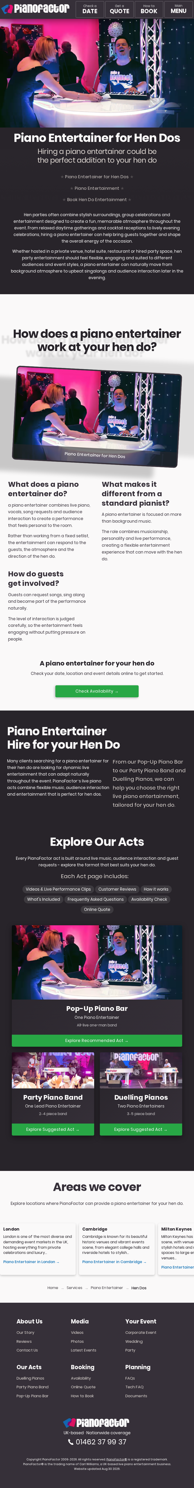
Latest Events (83, 1350)
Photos (77, 1341)
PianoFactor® (116, 1459)
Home (53, 1287)
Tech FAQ (134, 1387)
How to (149, 9)
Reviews (24, 1341)
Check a (90, 9)
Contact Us (27, 1350)
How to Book (82, 1396)
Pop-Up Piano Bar (33, 1396)
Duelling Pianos (30, 1378)
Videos (77, 1332)
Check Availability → (97, 691)
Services (74, 1287)
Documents (136, 1396)
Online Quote (83, 1387)
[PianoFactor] (1, 9)
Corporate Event (141, 1332)
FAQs (130, 1378)
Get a (119, 9)
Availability (81, 1378)
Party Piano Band (33, 1387)
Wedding (134, 1341)
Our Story (25, 1332)
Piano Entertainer (107, 1287)
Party (130, 1350)
